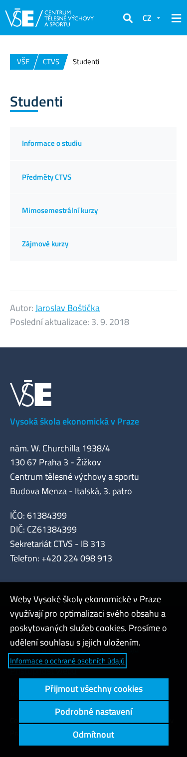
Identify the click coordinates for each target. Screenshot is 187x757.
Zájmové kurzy (45, 243)
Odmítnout (93, 734)
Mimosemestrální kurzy (60, 210)
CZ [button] (147, 18)
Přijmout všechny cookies (94, 688)
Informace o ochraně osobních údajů (67, 660)
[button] (127, 17)
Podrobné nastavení (93, 711)
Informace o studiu (52, 143)
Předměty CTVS (46, 177)
